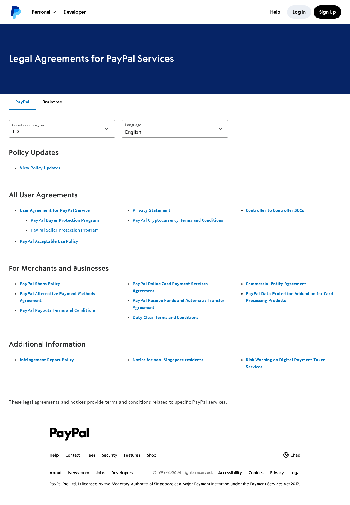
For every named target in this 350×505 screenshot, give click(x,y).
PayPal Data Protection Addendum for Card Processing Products (289, 297)
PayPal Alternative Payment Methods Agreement (57, 297)
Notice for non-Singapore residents (168, 359)
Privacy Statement (151, 210)
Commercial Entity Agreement (276, 283)
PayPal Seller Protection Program (65, 230)
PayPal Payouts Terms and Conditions (58, 310)
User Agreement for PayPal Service (55, 210)
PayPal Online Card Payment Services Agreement (170, 287)
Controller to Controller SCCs (275, 210)
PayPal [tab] (22, 102)
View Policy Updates (40, 168)
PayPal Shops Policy (40, 283)
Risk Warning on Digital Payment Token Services (285, 363)
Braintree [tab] (52, 102)
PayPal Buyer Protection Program (65, 220)
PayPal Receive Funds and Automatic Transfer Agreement (178, 304)
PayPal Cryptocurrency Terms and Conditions (178, 220)
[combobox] (62, 129)
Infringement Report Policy (47, 359)
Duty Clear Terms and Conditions (165, 317)
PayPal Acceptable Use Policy (49, 241)
